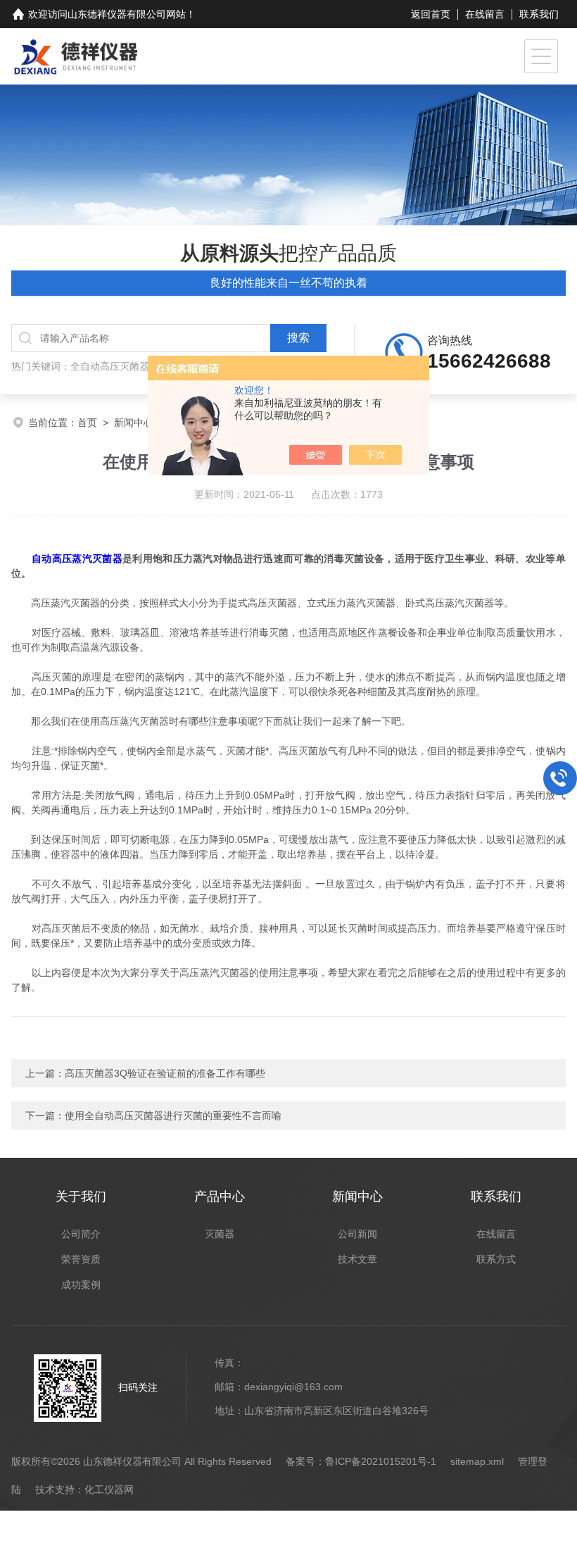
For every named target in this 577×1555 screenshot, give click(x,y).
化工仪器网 (109, 1489)
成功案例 (81, 1284)
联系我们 (539, 14)
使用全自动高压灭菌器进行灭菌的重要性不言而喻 (173, 1115)
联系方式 (496, 1259)
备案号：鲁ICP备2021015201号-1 (361, 1461)
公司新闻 (357, 1233)
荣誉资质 (81, 1259)
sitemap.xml (477, 1461)
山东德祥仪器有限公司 (117, 14)
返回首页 (430, 14)
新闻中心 (133, 422)
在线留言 (485, 14)
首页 (87, 422)
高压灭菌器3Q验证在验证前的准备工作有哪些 (165, 1073)
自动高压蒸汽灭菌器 (77, 558)
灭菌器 (219, 1233)
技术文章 (357, 1259)
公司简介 (81, 1233)
